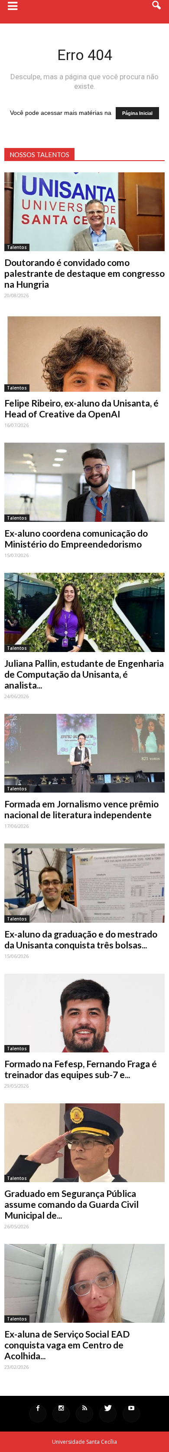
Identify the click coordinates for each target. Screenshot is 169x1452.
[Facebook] (37, 1413)
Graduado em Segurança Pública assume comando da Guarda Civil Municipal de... (71, 1204)
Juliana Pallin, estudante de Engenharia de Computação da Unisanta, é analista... (84, 674)
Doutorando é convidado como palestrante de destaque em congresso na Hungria (84, 273)
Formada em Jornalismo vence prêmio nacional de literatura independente (81, 809)
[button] (157, 12)
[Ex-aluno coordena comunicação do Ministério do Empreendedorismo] (84, 482)
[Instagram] (61, 1413)
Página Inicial (137, 113)
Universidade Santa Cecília (84, 1441)
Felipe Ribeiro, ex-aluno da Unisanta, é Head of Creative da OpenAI (81, 408)
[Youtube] (131, 1413)
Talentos (17, 247)
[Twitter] (108, 1413)
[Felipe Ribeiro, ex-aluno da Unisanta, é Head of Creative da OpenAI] (84, 352)
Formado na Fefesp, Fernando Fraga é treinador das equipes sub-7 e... (80, 1069)
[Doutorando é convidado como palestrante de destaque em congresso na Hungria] (84, 211)
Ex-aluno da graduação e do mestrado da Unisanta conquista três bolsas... (80, 939)
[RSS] (84, 1413)
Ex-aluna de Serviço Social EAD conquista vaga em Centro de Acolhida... (67, 1344)
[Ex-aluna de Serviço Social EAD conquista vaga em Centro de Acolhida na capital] (84, 1283)
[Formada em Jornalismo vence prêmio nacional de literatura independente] (84, 753)
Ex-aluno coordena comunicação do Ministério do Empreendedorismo (76, 538)
